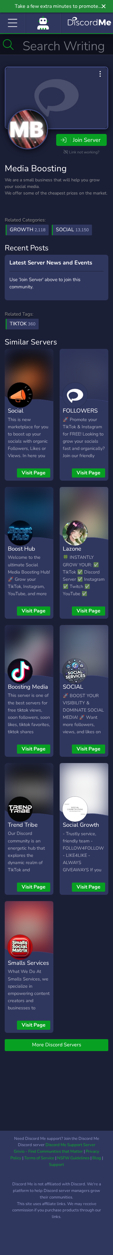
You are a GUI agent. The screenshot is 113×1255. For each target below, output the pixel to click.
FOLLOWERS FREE (80, 415)
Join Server (86, 140)
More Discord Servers (56, 1044)
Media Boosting (36, 168)
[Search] (8, 44)
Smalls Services (28, 963)
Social (72, 229)
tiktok (22, 323)
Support (56, 1164)
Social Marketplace (24, 415)
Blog (96, 1158)
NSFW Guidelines (73, 1158)
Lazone (72, 549)
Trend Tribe (23, 825)
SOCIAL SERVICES (76, 691)
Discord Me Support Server (70, 1145)
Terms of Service (39, 1158)
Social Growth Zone (81, 829)
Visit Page (34, 472)
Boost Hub (21, 549)
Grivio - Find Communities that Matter (48, 1151)
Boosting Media (28, 687)
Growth (28, 229)
